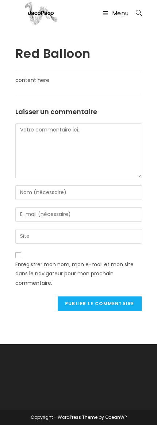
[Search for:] (136, 13)
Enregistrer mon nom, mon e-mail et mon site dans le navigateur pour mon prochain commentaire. (74, 273)
